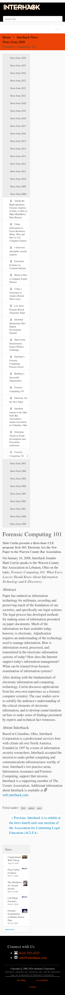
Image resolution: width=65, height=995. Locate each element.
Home (6, 37)
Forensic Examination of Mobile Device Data (16, 915)
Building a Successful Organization (16, 377)
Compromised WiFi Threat (14, 858)
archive (31, 808)
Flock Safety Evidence (14, 871)
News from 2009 (18, 186)
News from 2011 (18, 171)
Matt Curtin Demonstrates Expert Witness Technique (17, 344)
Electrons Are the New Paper (18, 399)
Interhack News (27, 37)
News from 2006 (18, 471)
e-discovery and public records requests (18, 251)
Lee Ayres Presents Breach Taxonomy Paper (17, 309)
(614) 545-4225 (29, 952)
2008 (23, 808)
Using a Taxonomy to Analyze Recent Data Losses (16, 294)
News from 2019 (18, 110)
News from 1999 (18, 523)
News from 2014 (18, 148)
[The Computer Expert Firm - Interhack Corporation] (22, 7)
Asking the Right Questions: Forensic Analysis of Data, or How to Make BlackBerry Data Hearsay (18, 209)
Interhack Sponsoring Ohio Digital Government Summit (17, 326)
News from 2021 (18, 95)
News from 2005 (18, 478)
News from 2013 (18, 156)
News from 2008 (13, 41)
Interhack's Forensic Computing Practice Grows (16, 361)
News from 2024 (18, 73)
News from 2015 (18, 141)
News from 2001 (18, 508)
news (39, 808)
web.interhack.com (15, 794)
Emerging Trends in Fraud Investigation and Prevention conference (17, 438)
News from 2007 (18, 463)
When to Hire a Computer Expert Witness (18, 278)
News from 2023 (18, 80)
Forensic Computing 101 (16, 389)
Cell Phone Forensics (13, 899)
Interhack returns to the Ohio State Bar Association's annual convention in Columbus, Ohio (18, 417)
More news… (10, 929)
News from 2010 (18, 178)
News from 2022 (18, 88)
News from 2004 (18, 486)
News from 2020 (18, 103)
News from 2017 (18, 126)
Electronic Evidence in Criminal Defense (17, 265)
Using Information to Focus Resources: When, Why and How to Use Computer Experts (17, 232)
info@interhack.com (32, 957)
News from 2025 (18, 65)
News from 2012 (18, 163)
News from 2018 (18, 118)
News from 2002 (18, 501)
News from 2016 (18, 133)
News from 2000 (18, 516)
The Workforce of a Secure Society (15, 885)
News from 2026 (18, 57)
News (8, 849)
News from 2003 (18, 493)
